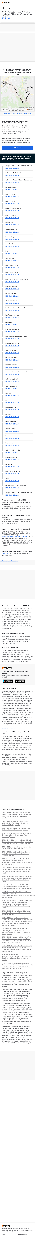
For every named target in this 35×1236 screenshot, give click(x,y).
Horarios (4, 818)
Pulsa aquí (5, 553)
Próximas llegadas (12, 168)
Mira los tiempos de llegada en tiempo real (14, 536)
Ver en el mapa (17, 147)
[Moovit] (6, 3)
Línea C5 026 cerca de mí (8, 728)
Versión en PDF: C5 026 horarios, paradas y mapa (17, 114)
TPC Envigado (6, 18)
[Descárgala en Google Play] (8, 681)
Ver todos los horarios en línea (9, 561)
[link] (19, 167)
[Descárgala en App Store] (20, 681)
